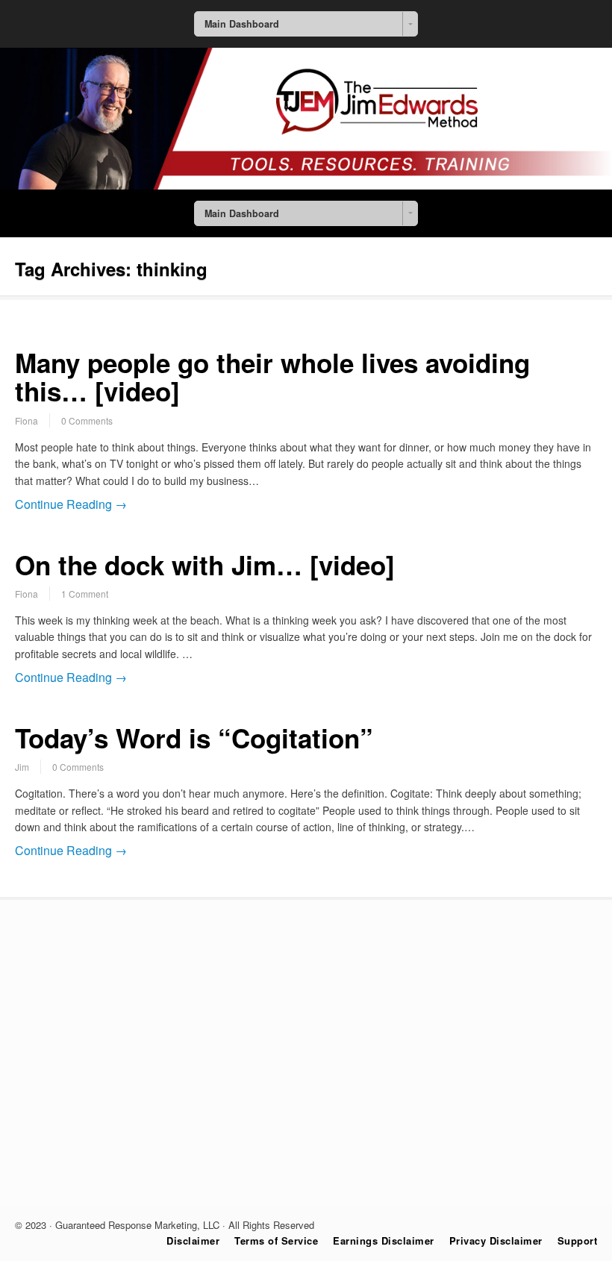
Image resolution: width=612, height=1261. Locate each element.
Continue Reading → (71, 504)
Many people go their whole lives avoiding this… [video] (272, 377)
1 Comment (84, 593)
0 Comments (87, 420)
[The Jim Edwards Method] (306, 185)
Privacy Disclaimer (496, 1240)
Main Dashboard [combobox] (241, 24)
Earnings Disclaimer (383, 1240)
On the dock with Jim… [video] (205, 564)
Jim (22, 766)
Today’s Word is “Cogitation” (194, 738)
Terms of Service (276, 1240)
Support (578, 1240)
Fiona (26, 420)
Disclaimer (192, 1240)
